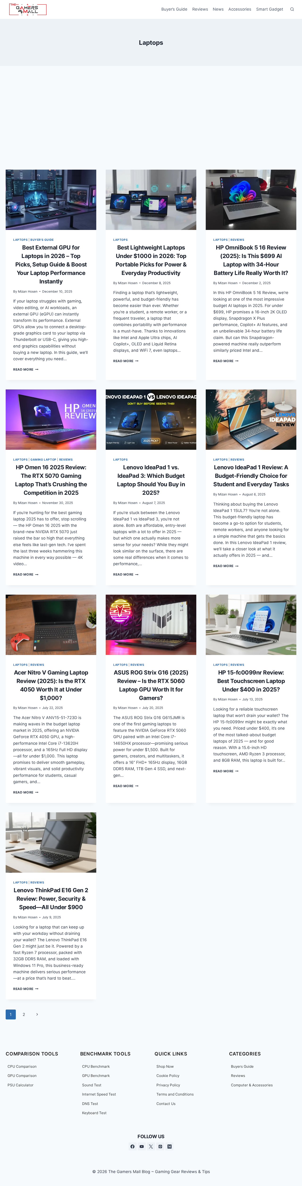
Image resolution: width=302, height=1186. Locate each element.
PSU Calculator (21, 1085)
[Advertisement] (151, 118)
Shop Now (165, 1066)
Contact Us (166, 1103)
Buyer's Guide (42, 239)
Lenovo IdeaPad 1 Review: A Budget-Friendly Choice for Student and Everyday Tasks (251, 476)
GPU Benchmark (96, 1075)
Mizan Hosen (28, 291)
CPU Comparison (22, 1066)
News (218, 9)
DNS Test (90, 1103)
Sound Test (91, 1085)
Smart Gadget (269, 9)
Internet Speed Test (99, 1094)
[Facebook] (133, 1146)
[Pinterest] (160, 1146)
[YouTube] (142, 1146)
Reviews (200, 9)
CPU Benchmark (96, 1066)
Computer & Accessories (252, 1085)
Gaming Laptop (43, 459)
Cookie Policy (167, 1075)
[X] (151, 1146)
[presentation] (51, 200)
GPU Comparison (22, 1075)
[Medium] (169, 1146)
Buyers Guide (242, 1066)
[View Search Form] (292, 9)
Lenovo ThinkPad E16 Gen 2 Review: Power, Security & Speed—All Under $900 (51, 899)
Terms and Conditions (175, 1094)
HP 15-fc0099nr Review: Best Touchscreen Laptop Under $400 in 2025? (251, 681)
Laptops (20, 239)
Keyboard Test (94, 1113)
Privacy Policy (168, 1085)
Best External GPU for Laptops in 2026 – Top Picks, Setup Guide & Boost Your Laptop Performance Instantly (51, 264)
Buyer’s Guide (174, 9)
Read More (25, 369)
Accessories (239, 9)
